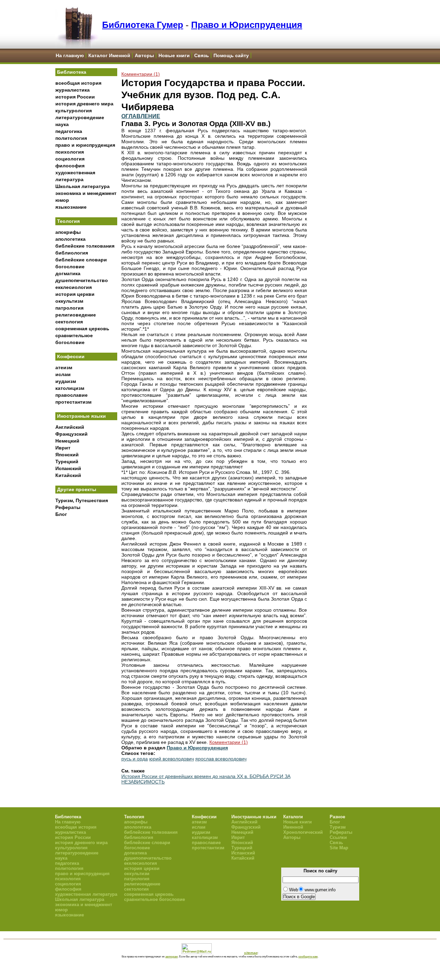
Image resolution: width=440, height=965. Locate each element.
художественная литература (86, 894)
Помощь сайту (231, 55)
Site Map (339, 847)
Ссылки (338, 837)
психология (69, 152)
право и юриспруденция (85, 145)
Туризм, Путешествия (81, 500)
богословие (70, 266)
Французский (71, 434)
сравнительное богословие (154, 899)
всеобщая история (78, 83)
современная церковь (82, 328)
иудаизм (65, 381)
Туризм (338, 827)
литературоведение (79, 117)
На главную (70, 55)
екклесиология (73, 287)
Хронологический (303, 832)
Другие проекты (76, 489)
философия (70, 165)
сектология (69, 321)
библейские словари (81, 259)
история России (75, 97)
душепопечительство (81, 280)
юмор (62, 200)
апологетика (70, 239)
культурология (73, 110)
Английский (69, 427)
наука (62, 124)
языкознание (71, 207)
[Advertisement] (86, 634)
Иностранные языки (81, 416)
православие (71, 395)
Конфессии (71, 356)
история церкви (75, 294)
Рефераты (67, 507)
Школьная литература (82, 186)
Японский (67, 454)
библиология (71, 253)
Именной (293, 827)
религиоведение (75, 315)
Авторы (144, 55)
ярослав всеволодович (220, 758)
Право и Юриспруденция (246, 25)
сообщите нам (308, 956)
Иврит (62, 447)
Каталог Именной (109, 55)
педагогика (68, 131)
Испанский (68, 468)
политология (71, 138)
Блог (61, 514)
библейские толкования (84, 246)
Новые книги (174, 55)
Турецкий (66, 461)
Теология (68, 221)
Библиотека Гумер (142, 25)
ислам (62, 374)
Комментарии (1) (140, 74)
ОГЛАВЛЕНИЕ (140, 116)
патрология (69, 308)
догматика (67, 273)
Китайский (68, 475)
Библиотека (71, 72)
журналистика (72, 90)
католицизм (69, 388)
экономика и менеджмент (86, 193)
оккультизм (69, 301)
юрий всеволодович (171, 758)
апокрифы (68, 232)
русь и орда (134, 758)
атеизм (63, 367)
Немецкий (67, 441)
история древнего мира (84, 103)
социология (70, 159)
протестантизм (73, 402)
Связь (201, 55)
